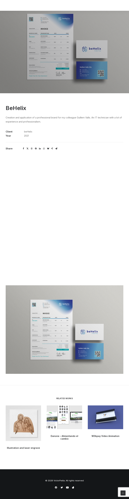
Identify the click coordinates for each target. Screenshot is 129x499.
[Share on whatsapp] (44, 148)
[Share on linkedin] (40, 148)
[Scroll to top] (123, 492)
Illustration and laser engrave (23, 448)
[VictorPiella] (17, 5)
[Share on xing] (52, 148)
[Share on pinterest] (36, 148)
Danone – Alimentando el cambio (64, 437)
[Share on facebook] (23, 148)
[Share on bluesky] (48, 148)
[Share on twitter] (27, 148)
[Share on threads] (32, 148)
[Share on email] (56, 148)
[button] (23, 423)
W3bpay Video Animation (105, 436)
